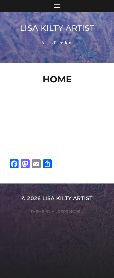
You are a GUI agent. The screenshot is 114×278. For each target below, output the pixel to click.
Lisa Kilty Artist (57, 28)
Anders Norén (68, 211)
